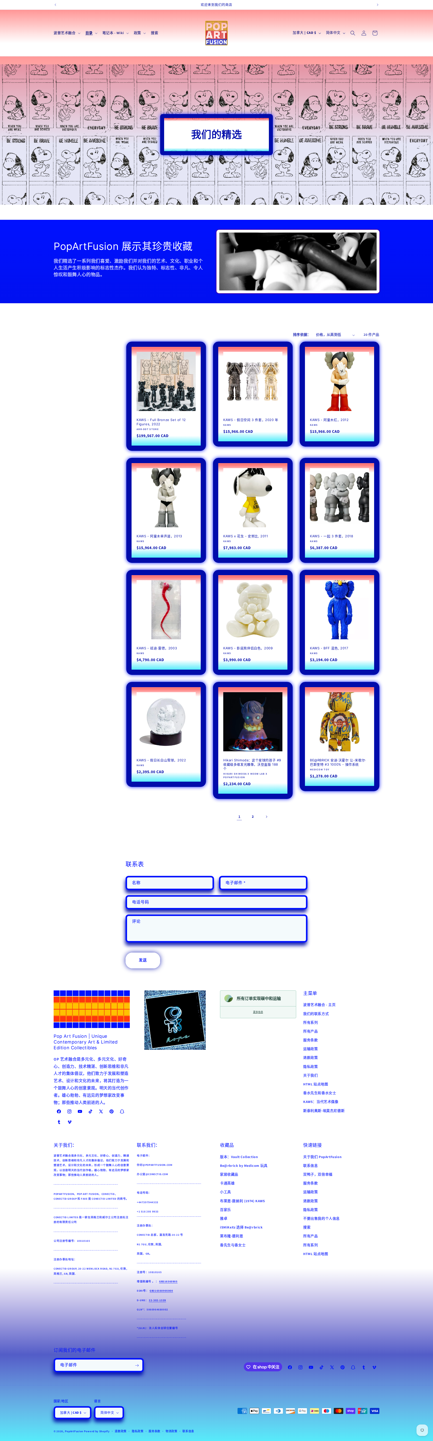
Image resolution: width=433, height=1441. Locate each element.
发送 (143, 960)
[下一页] (266, 816)
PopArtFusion (74, 1431)
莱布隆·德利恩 (231, 1236)
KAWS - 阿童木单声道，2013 (159, 536)
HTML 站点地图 (315, 1084)
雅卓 (223, 1218)
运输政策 (310, 1049)
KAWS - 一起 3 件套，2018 (331, 536)
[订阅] (136, 1365)
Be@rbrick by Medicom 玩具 (244, 1165)
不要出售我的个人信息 (321, 1218)
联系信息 (310, 1165)
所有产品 (310, 1031)
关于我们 (310, 1075)
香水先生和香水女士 (319, 1093)
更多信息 (258, 1012)
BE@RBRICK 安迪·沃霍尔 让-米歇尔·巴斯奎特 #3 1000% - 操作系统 (338, 762)
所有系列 (310, 1022)
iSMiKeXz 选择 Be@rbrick (241, 1227)
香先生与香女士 (233, 1245)
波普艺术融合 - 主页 (319, 1004)
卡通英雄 (227, 1183)
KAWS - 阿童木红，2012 (329, 420)
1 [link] (239, 816)
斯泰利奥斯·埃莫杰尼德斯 (324, 1110)
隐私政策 (310, 1066)
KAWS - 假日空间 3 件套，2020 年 (250, 420)
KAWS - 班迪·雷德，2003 (157, 648)
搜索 (306, 1227)
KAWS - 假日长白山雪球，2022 (161, 760)
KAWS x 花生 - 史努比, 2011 (245, 536)
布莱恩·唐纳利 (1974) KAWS (242, 1200)
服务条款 (310, 1040)
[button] (66, 33)
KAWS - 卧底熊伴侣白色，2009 (248, 648)
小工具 (225, 1192)
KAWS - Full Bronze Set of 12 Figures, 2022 (161, 422)
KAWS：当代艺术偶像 (321, 1101)
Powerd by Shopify (97, 1431)
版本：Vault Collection (239, 1156)
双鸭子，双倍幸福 (318, 1174)
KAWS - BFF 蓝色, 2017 (329, 648)
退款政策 (310, 1057)
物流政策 (171, 1431)
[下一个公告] (377, 5)
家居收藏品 (229, 1174)
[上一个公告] (55, 5)
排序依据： (302, 334)
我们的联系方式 (316, 1013)
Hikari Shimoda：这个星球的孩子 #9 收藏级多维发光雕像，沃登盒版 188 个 (252, 764)
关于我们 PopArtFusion (322, 1156)
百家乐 (225, 1209)
